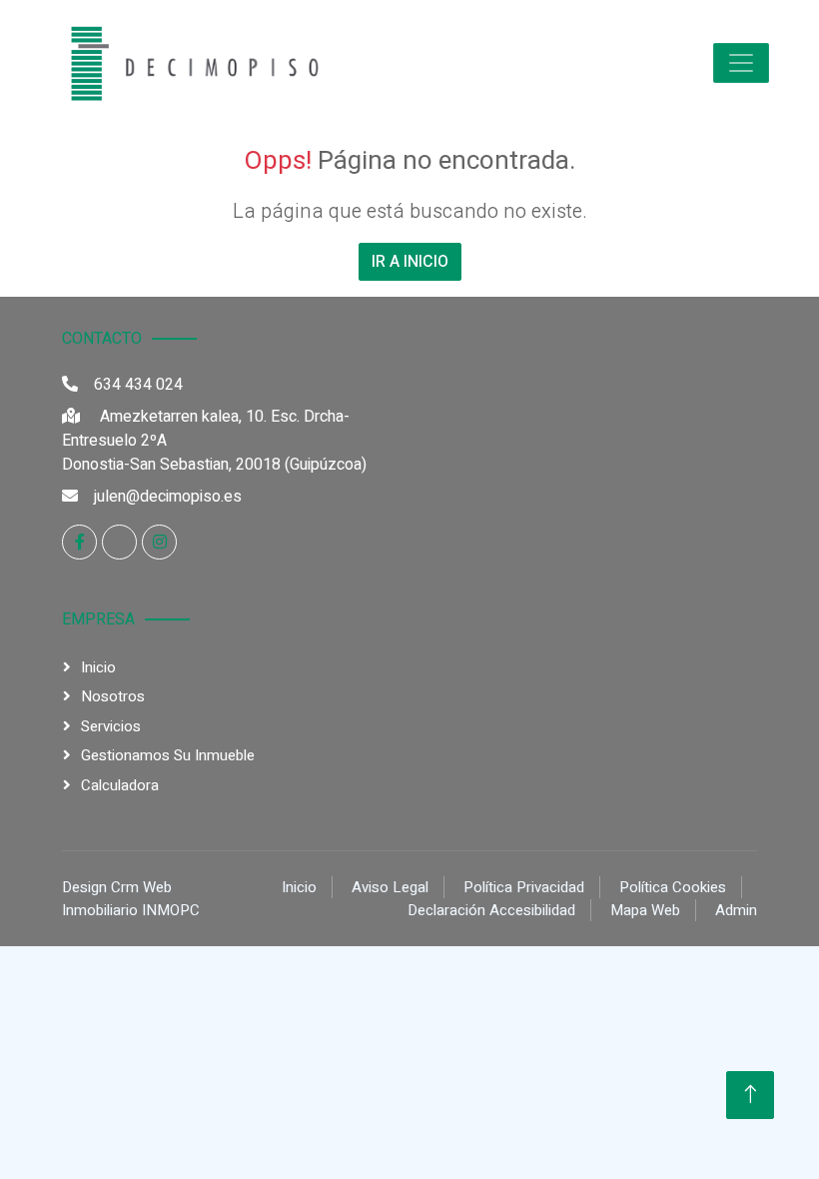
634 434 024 (138, 385)
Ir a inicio (410, 262)
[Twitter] (119, 542)
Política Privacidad (523, 887)
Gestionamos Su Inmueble (168, 755)
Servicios (111, 726)
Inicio (98, 667)
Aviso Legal (390, 887)
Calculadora (120, 785)
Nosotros (113, 696)
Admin (736, 910)
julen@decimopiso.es (168, 497)
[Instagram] (159, 542)
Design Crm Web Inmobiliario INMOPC (131, 898)
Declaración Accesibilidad (491, 910)
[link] (190, 63)
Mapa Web (645, 910)
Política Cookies (672, 887)
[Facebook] (79, 542)
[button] (741, 63)
